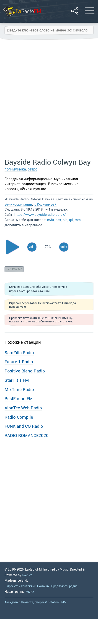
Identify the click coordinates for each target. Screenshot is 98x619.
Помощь (43, 586)
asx (58, 220)
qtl (71, 220)
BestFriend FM (19, 398)
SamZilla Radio (19, 352)
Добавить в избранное (23, 225)
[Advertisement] (49, 99)
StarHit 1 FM (17, 380)
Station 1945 (57, 602)
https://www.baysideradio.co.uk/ (40, 215)
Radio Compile (19, 417)
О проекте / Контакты (20, 586)
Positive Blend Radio (25, 371)
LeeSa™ (27, 575)
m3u (50, 220)
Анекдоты (11, 602)
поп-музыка (15, 169)
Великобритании (18, 204)
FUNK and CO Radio (24, 426)
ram (78, 220)
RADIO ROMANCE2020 (27, 435)
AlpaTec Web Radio (23, 407)
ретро (32, 169)
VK (28, 591)
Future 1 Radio (19, 361)
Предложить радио (64, 586)
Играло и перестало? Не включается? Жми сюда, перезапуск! (43, 304)
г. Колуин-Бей (45, 204)
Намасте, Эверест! (34, 602)
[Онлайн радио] (21, 17)
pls (65, 220)
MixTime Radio (19, 389)
